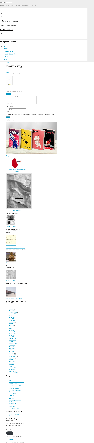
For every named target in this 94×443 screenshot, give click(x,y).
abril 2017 (11, 328)
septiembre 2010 (13, 373)
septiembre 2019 (13, 312)
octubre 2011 (12, 358)
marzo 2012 (11, 351)
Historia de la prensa (14, 388)
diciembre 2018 (12, 314)
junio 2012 (11, 346)
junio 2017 (11, 325)
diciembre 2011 (12, 354)
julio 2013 (11, 341)
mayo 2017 (11, 327)
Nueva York (11, 395)
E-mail (7, 109)
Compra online (9, 156)
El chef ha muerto (9, 51)
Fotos (5, 59)
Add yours (8, 94)
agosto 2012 (12, 345)
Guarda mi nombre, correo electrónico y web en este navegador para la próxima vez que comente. (31, 114)
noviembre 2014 (12, 340)
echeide (8, 72)
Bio (5, 46)
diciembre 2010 (12, 368)
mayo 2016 (11, 336)
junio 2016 (11, 335)
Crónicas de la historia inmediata (16, 382)
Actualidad (7, 45)
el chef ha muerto (13, 383)
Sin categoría (12, 406)
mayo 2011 (11, 363)
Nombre (8, 106)
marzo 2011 (11, 364)
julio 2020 (11, 309)
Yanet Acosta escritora (14, 408)
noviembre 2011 (12, 356)
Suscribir (10, 433)
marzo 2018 (11, 318)
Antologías (8, 56)
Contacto (11, 439)
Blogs (10, 380)
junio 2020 (11, 310)
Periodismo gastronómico (15, 400)
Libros (6, 48)
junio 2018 (11, 317)
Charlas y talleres (9, 58)
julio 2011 (11, 359)
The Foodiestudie (13, 416)
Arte (10, 378)
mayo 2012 (11, 348)
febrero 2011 (12, 366)
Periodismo (11, 398)
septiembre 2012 (13, 343)
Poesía (10, 401)
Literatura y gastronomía (15, 390)
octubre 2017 (12, 322)
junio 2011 (11, 361)
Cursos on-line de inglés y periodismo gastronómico (17, 170)
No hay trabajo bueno (10, 53)
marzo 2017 (11, 330)
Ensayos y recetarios (10, 54)
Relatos (10, 405)
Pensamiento (12, 396)
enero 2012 (11, 353)
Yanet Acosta (6, 29)
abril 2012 (11, 350)
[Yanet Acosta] (9, 22)
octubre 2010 (12, 371)
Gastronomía (12, 387)
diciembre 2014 (12, 338)
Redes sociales (12, 403)
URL (7, 111)
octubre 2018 (12, 315)
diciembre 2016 (12, 332)
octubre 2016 (12, 333)
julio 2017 (11, 323)
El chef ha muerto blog (14, 414)
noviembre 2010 (12, 369)
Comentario (9, 103)
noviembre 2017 (12, 320)
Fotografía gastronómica (15, 385)
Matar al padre (12, 392)
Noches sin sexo (9, 49)
